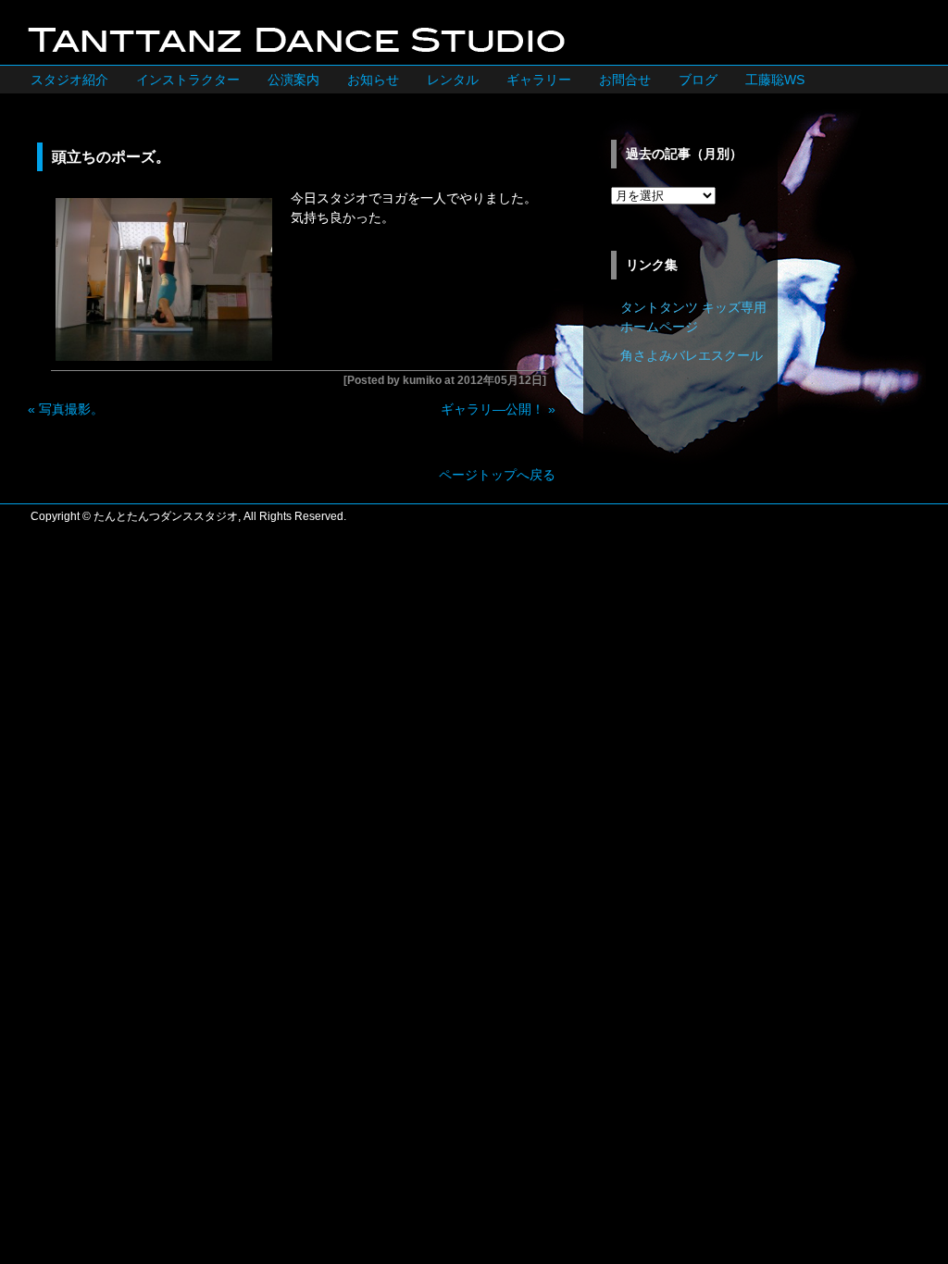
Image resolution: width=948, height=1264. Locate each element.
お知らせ (373, 79)
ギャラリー (538, 79)
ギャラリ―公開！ (492, 409)
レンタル (453, 79)
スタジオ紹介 (69, 79)
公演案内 (293, 79)
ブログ (698, 79)
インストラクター (188, 79)
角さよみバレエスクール (691, 355)
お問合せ (625, 79)
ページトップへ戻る (497, 474)
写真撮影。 (71, 409)
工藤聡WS (775, 79)
